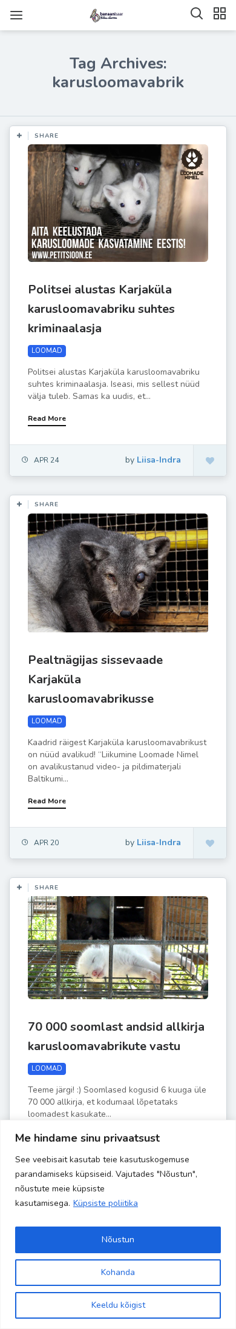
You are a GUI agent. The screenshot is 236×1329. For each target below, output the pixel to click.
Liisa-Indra (159, 460)
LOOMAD (46, 350)
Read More (47, 418)
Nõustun (118, 1239)
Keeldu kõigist (118, 1305)
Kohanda (118, 1272)
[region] (118, 1224)
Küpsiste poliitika (105, 1203)
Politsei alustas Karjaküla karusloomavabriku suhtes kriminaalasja (101, 308)
